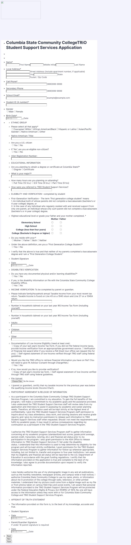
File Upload (16, 378)
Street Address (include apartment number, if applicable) (57, 71)
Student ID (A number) (17, 102)
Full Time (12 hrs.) (22, 183)
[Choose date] (28, 518)
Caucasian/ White (22, 129)
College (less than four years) (31, 229)
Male (11, 111)
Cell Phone (12, 81)
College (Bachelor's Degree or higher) (31, 233)
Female (19, 111)
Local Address (13, 69)
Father (62, 219)
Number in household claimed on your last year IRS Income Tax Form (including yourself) (49, 306)
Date (26, 118)
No (21, 145)
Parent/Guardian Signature (24, 522)
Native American (29, 131)
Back (9, 536)
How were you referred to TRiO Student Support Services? (39, 187)
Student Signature (20, 258)
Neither (43, 240)
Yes (15, 145)
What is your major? (21, 173)
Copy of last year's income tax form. (32, 372)
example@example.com (58, 98)
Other (42, 131)
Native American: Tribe (22, 135)
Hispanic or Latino (67, 129)
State (60, 74)
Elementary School (30, 222)
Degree (17, 169)
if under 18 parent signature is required (30, 525)
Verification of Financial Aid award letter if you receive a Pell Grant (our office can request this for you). (53, 351)
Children (15, 329)
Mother (54, 219)
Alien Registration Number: (24, 156)
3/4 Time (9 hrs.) (42, 183)
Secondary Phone (14, 88)
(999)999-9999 (54, 84)
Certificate (29, 169)
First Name (25, 64)
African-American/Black (44, 129)
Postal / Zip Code (38, 77)
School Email (13, 95)
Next (9, 539)
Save (9, 542)
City (32, 74)
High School (31, 226)
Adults (14, 322)
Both (34, 240)
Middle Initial (49, 64)
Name (9, 62)
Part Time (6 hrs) (61, 183)
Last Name (79, 64)
